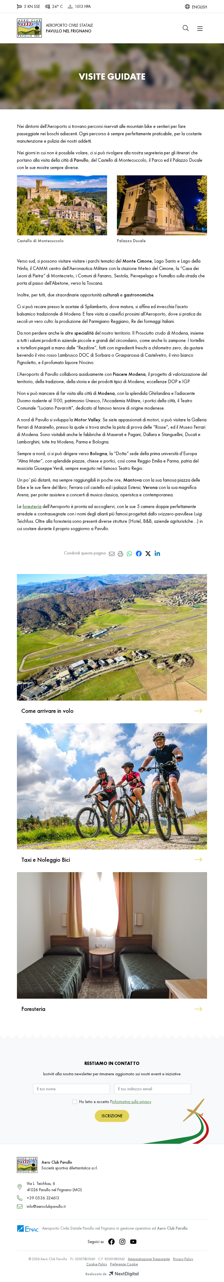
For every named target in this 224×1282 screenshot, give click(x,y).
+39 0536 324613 (43, 1197)
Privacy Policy (183, 1259)
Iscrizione (112, 1115)
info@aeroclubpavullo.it (46, 1206)
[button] (186, 28)
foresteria (32, 506)
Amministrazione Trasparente (149, 1259)
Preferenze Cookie (124, 1264)
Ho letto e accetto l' (115, 1101)
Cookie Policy (96, 1264)
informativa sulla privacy (131, 1101)
